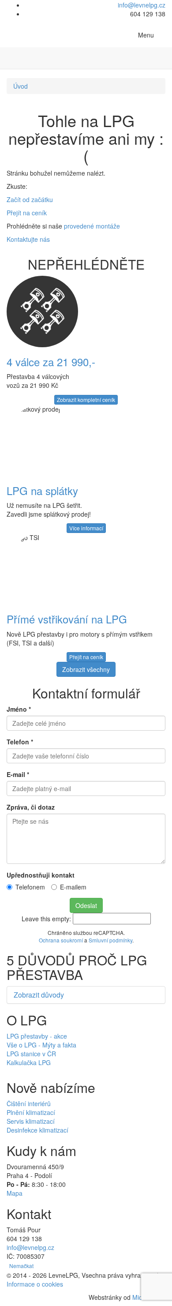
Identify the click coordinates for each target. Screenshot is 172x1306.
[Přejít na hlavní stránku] (13, 34)
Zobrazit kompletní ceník (86, 399)
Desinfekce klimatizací (37, 1130)
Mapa (14, 1193)
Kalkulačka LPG (29, 1062)
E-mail (18, 774)
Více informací (86, 528)
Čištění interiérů (29, 1103)
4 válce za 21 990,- (51, 361)
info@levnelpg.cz (141, 4)
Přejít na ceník (27, 212)
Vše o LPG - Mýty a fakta (41, 1044)
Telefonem (30, 886)
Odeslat (86, 905)
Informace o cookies (35, 1284)
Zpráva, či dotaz (31, 807)
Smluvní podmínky (110, 940)
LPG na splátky (42, 490)
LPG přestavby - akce (37, 1036)
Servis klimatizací (31, 1121)
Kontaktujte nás (28, 239)
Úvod (20, 86)
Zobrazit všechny (86, 669)
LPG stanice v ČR (31, 1053)
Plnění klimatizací (31, 1112)
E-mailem (73, 886)
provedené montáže (92, 225)
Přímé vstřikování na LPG (67, 619)
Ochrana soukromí (61, 940)
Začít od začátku (30, 199)
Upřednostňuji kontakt (41, 875)
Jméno (19, 709)
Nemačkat (21, 1265)
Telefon (20, 741)
